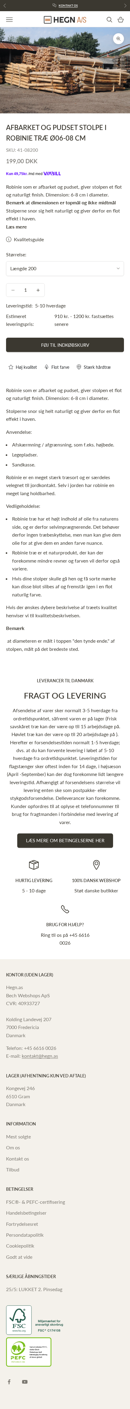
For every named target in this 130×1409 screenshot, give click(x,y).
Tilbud (12, 1169)
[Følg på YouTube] (25, 1382)
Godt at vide (19, 1257)
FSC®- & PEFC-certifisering (35, 1202)
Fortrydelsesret (22, 1224)
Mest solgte (18, 1136)
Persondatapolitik (25, 1235)
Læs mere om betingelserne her (65, 840)
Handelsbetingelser (26, 1213)
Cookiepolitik (20, 1245)
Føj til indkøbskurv (65, 345)
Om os (13, 1147)
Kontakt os (68, 5)
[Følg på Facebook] (9, 1382)
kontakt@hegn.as (40, 1056)
